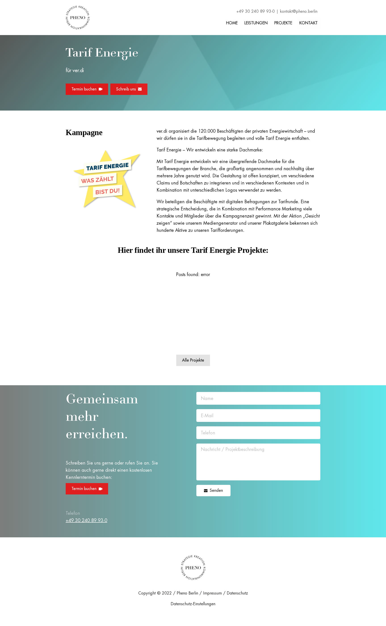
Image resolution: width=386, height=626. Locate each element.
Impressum (212, 593)
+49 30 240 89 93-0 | (257, 11)
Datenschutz (237, 593)
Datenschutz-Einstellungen (193, 604)
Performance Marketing (279, 209)
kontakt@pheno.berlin (298, 11)
